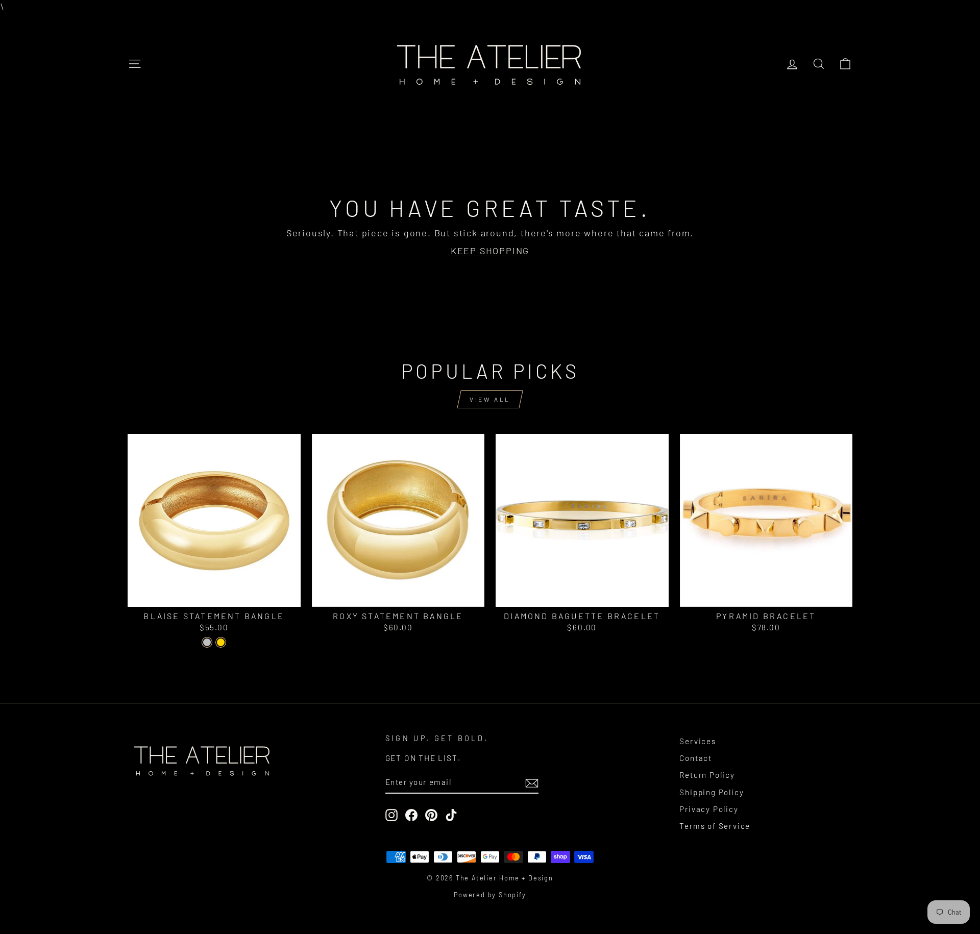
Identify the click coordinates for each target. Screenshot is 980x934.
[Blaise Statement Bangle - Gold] (221, 642)
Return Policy (706, 774)
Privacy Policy (708, 809)
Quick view (214, 594)
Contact (695, 758)
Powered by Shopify (490, 895)
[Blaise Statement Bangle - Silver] (207, 642)
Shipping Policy (711, 792)
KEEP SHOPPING (490, 250)
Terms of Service (714, 825)
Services (697, 741)
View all (490, 399)
